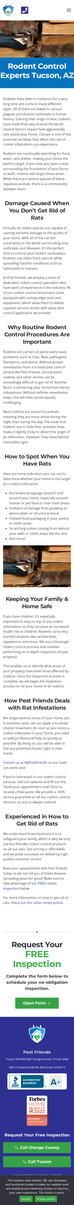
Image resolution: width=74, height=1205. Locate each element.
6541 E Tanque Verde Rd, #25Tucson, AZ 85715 (37, 1067)
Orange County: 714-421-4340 (50, 1059)
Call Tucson (39, 1161)
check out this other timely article (37, 902)
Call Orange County (39, 1147)
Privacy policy (46, 1199)
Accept (26, 1199)
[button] (25, 10)
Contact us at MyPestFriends (25, 762)
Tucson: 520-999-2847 (19, 1059)
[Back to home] (8, 10)
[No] (69, 1190)
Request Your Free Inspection (37, 1135)
